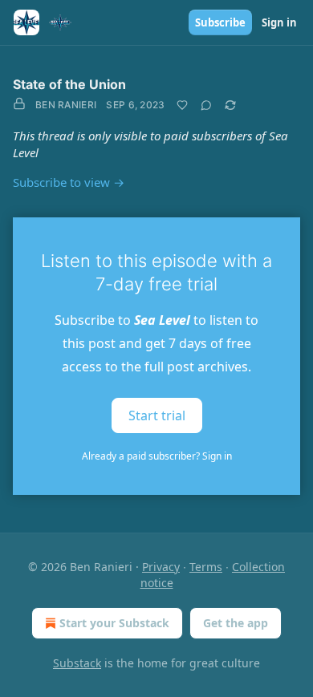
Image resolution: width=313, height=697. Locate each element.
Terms (205, 566)
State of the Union (69, 84)
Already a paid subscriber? (157, 456)
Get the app (235, 622)
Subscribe (220, 22)
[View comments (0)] (206, 105)
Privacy (161, 566)
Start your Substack (114, 622)
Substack (77, 663)
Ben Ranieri (65, 105)
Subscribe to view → (68, 182)
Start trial (156, 415)
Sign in (279, 22)
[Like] (182, 105)
